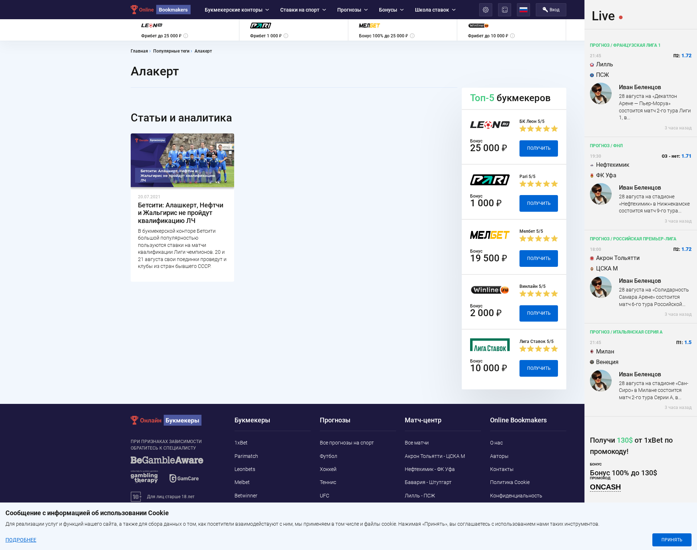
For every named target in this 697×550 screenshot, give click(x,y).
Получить (437, 258)
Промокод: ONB (397, 258)
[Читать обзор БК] (264, 258)
